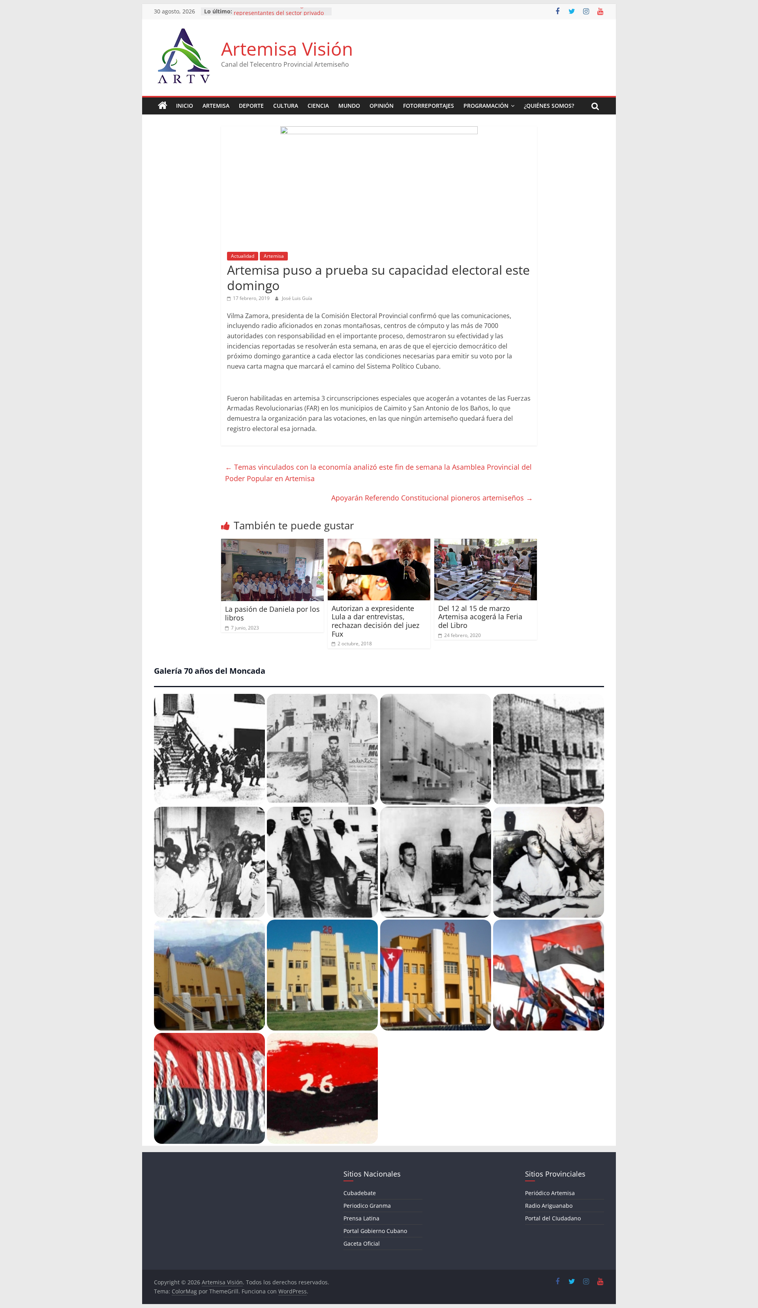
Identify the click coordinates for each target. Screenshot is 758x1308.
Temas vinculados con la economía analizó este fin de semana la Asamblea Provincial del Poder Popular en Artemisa (378, 472)
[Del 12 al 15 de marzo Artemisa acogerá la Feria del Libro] (485, 543)
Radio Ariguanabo (548, 1205)
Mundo (349, 105)
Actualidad (242, 256)
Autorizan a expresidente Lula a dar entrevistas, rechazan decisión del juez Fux (375, 621)
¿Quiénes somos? (549, 105)
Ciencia (318, 105)
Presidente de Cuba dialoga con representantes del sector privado (279, 15)
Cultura (285, 105)
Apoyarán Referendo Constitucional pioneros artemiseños (432, 497)
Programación (485, 105)
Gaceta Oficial (361, 1243)
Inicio (184, 105)
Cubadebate (359, 1193)
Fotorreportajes (428, 105)
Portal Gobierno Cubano (375, 1231)
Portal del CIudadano (553, 1218)
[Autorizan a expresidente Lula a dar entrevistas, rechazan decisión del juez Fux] (379, 543)
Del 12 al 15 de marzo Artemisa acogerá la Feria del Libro (480, 616)
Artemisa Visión (287, 48)
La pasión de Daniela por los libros (272, 613)
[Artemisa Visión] (162, 105)
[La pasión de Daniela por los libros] (272, 543)
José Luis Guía (297, 298)
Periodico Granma (367, 1205)
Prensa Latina (361, 1218)
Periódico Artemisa (550, 1193)
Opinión (382, 105)
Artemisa (216, 105)
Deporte (251, 105)
